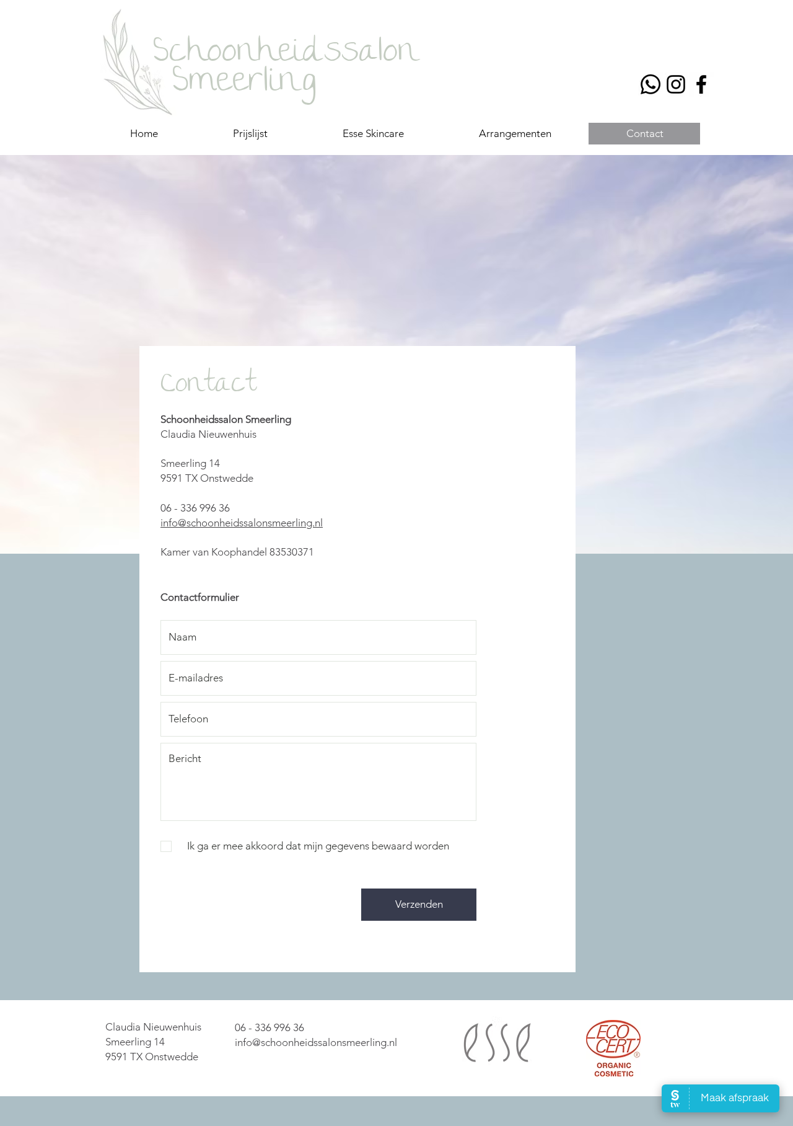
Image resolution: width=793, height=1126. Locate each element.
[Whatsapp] (650, 84)
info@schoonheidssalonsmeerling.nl (241, 522)
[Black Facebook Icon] (701, 84)
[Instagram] (676, 84)
